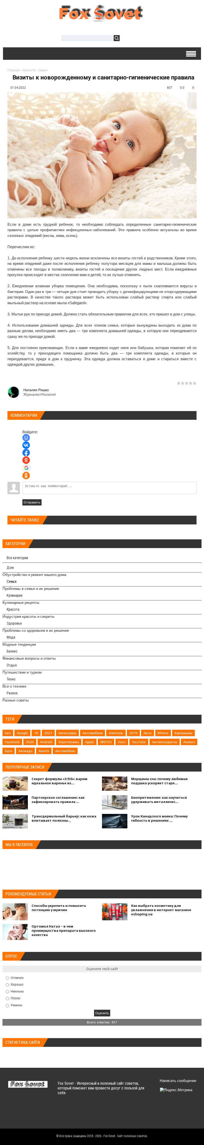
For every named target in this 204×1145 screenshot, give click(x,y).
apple (89, 742)
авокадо (25, 751)
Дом (10, 567)
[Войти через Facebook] (26, 452)
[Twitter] (170, 1106)
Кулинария (14, 595)
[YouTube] (190, 1106)
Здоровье (14, 623)
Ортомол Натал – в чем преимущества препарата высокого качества (64, 930)
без (8, 733)
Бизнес (12, 651)
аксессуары (67, 733)
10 (36, 733)
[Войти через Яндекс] (26, 460)
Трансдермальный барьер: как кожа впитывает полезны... (64, 818)
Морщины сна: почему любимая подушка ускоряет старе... (159, 781)
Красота (13, 609)
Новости (29, 70)
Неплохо (17, 991)
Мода (11, 637)
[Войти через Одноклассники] (26, 475)
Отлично (17, 977)
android (46, 742)
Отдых (12, 665)
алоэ (122, 742)
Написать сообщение (178, 1080)
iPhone (163, 733)
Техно (11, 679)
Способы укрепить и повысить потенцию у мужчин (59, 908)
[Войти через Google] (26, 468)
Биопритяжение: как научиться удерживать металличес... (159, 799)
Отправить (32, 502)
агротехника (68, 742)
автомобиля (92, 733)
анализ (189, 742)
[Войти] (126, 39)
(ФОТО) (106, 742)
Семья (43, 70)
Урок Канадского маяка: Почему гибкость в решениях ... (159, 818)
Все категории (17, 558)
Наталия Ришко (36, 390)
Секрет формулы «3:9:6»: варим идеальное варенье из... (59, 781)
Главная (13, 70)
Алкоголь (116, 733)
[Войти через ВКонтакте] (26, 445)
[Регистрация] (137, 39)
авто (148, 733)
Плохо (15, 998)
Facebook (12, 742)
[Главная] (102, 18)
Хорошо (17, 984)
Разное (12, 693)
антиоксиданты (164, 742)
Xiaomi (44, 751)
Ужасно (16, 1005)
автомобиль (65, 751)
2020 (30, 742)
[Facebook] (180, 1106)
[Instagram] (160, 1118)
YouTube (139, 742)
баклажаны (183, 733)
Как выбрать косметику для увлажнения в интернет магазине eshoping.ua (161, 910)
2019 (133, 733)
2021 (48, 733)
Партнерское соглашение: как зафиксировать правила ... (58, 799)
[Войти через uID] (26, 437)
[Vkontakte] (160, 1106)
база (8, 751)
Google (22, 733)
